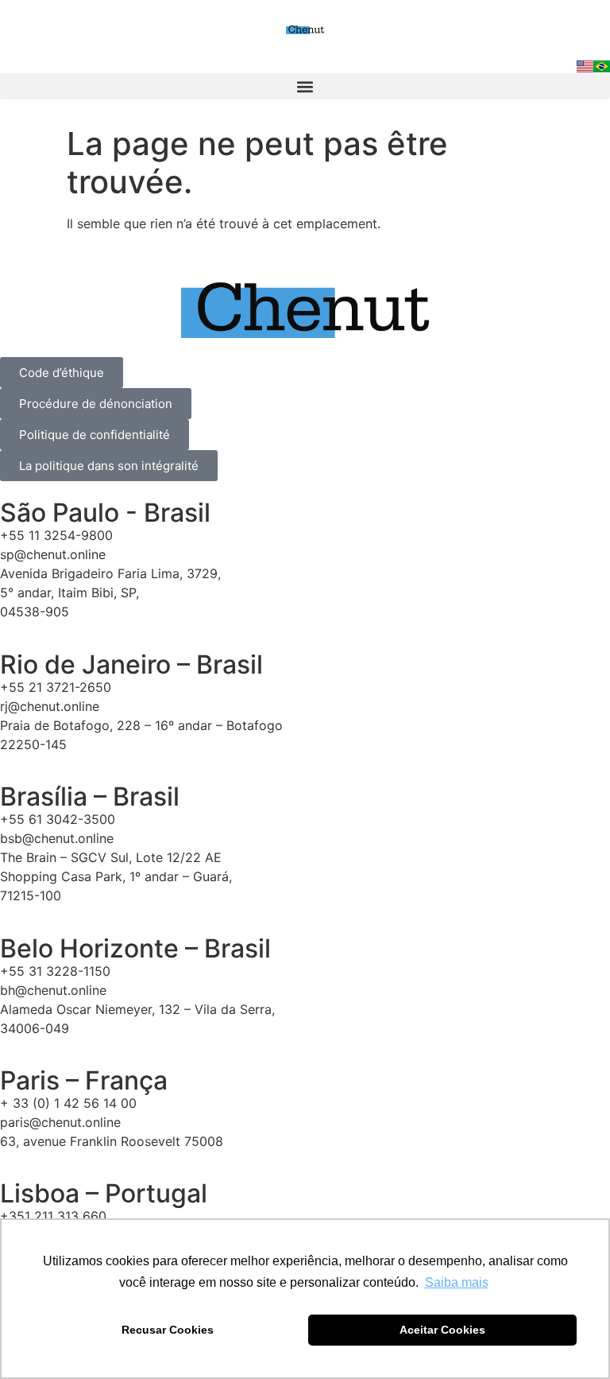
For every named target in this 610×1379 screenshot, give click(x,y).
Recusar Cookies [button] (168, 1329)
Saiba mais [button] (456, 1282)
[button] (305, 86)
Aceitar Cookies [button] (442, 1329)
